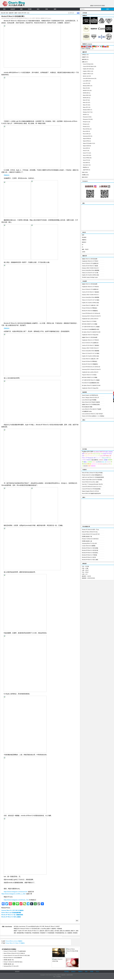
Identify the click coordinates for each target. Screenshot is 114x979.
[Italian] (96, 46)
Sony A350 (85, 148)
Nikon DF (85, 100)
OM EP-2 (85, 114)
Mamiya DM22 (86, 85)
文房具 (83, 251)
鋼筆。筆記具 (85, 249)
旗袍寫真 (67, 930)
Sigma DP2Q (86, 141)
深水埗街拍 (100, 464)
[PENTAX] (101, 23)
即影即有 (85, 167)
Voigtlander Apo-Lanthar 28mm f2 (90, 318)
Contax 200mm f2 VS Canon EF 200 (91, 534)
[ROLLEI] (108, 23)
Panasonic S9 (86, 119)
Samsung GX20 (87, 136)
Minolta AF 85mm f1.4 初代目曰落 (90, 550)
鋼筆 (55, 9)
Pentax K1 (85, 121)
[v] (94, 31)
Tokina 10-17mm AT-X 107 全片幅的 (90, 300)
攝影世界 (11, 13)
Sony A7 (85, 150)
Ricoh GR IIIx (86, 129)
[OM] (86, 40)
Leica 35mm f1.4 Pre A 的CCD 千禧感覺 (91, 409)
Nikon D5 (85, 88)
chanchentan (8, 926)
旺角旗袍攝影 (50, 933)
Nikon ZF (85, 105)
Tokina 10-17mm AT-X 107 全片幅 (90, 272)
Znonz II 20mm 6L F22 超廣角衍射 (90, 263)
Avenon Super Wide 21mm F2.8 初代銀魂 (92, 479)
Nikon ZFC (85, 107)
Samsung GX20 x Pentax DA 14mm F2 (91, 316)
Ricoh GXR (85, 133)
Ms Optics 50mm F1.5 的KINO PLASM (91, 332)
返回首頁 (17, 971)
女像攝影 (89, 462)
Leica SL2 (85, 83)
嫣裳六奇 (47, 930)
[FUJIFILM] (108, 40)
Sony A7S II (85, 160)
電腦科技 (84, 239)
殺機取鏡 (88, 464)
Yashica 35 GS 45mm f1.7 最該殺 (90, 265)
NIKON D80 (86, 93)
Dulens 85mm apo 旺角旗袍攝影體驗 (11, 912)
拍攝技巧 (84, 57)
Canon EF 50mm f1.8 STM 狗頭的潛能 (91, 489)
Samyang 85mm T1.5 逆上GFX (11, 966)
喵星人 (85, 462)
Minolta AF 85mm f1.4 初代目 (89, 557)
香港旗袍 (75, 933)
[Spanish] (108, 46)
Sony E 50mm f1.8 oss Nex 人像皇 (90, 482)
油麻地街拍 (94, 464)
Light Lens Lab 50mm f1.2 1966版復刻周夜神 (93, 477)
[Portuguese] (103, 46)
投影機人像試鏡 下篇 (9, 959)
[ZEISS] (86, 23)
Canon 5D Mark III (87, 64)
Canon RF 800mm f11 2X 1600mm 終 (91, 313)
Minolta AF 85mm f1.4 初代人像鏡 (90, 559)
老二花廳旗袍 (68, 933)
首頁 (4, 9)
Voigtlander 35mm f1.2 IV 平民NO (90, 261)
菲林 (46, 9)
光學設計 (84, 54)
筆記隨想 (84, 237)
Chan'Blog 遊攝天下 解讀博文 (59, 975)
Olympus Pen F (86, 112)
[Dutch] (87, 46)
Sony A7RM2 (86, 157)
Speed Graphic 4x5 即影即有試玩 (90, 395)
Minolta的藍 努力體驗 (87, 406)
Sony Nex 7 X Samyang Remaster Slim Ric (92, 484)
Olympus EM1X (86, 109)
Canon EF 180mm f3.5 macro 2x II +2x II (91, 486)
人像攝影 (105, 459)
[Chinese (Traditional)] (84, 46)
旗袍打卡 (73, 930)
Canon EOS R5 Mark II (88, 66)
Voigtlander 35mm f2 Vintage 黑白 (90, 334)
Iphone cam (86, 76)
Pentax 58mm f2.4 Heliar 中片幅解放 (15, 943)
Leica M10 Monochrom (88, 78)
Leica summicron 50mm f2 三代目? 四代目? (92, 413)
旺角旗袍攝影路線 (59, 933)
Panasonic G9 (86, 117)
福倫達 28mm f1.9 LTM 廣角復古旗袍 (91, 404)
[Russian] (105, 46)
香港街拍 (93, 466)
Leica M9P (85, 81)
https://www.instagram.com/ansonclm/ (15, 891)
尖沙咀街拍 (99, 462)
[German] (94, 46)
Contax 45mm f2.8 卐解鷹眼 (88, 545)
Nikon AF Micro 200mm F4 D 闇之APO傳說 (92, 472)
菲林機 (29, 9)
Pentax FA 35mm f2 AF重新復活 (89, 308)
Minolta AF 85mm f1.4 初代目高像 (90, 548)
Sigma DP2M (86, 138)
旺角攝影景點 (27, 933)
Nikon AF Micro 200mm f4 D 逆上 (90, 531)
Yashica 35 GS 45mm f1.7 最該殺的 (90, 292)
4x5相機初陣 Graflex (87, 411)
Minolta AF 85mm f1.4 (24, 18)
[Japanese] (98, 46)
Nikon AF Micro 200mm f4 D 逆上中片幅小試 (14, 953)
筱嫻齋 (91, 971)
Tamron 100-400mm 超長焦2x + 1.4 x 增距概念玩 (93, 416)
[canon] (101, 31)
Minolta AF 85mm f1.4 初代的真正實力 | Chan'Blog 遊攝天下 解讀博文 (38, 928)
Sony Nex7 (85, 165)
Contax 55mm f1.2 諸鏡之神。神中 (90, 305)
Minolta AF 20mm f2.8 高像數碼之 (90, 310)
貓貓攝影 (85, 466)
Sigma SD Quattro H (88, 143)
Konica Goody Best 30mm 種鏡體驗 (90, 270)
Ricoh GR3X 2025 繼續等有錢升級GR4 (91, 493)
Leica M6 (97, 455)
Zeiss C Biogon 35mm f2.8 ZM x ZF (90, 397)
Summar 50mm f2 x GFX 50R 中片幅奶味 (12, 910)
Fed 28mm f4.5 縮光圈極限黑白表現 (90, 329)
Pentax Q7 (85, 126)
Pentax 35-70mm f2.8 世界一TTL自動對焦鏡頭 (15, 951)
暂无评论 (38, 18)
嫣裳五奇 (42, 930)
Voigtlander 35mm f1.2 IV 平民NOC (90, 286)
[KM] (94, 40)
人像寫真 (100, 459)
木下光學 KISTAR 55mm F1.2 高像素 (90, 326)
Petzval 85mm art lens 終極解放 (14, 941)
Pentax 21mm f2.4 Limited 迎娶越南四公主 (92, 475)
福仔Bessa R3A (107, 464)
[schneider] (108, 31)
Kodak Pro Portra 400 (89, 455)
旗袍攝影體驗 (20, 933)
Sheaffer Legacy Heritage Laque (90, 277)
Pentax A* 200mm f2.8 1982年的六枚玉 (13, 962)
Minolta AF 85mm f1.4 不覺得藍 (89, 555)
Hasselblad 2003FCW (98, 451)
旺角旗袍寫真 (35, 933)
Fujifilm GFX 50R (22, 13)
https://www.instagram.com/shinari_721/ (16, 900)
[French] (91, 46)
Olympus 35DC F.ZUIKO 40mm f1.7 (90, 268)
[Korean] (101, 46)
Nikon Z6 (85, 102)
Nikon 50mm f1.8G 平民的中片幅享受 (91, 402)
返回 (77, 920)
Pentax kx (85, 124)
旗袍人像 (62, 930)
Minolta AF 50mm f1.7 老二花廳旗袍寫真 (12, 914)
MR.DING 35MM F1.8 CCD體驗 (89, 324)
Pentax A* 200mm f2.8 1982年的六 (90, 538)
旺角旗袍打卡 (43, 933)
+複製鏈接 (59, 928)
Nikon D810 (86, 95)
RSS (78, 13)
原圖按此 (6, 175)
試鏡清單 (12, 9)
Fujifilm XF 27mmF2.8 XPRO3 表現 (90, 275)
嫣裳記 (52, 930)
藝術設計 (84, 242)
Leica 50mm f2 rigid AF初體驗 (89, 399)
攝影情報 (84, 59)
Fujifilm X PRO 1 (87, 71)
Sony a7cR (85, 155)
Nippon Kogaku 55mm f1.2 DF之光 (90, 491)
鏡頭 (38, 9)
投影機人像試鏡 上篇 (9, 964)
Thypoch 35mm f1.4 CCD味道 (89, 321)
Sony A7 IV (85, 153)
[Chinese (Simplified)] (82, 46)
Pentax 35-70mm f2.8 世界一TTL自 (90, 529)
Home (97, 971)
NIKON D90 (86, 97)
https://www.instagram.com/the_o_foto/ (13, 894)
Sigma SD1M (86, 145)
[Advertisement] (97, 217)
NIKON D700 (86, 90)
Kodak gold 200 (88, 453)
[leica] (86, 31)
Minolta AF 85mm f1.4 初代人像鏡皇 (11, 917)
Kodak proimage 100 (97, 453)
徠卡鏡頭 (57, 930)
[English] (89, 46)
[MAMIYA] (101, 40)
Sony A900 (85, 162)
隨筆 (83, 235)
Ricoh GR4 (85, 131)
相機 (21, 9)
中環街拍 (88, 459)
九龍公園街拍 (94, 459)
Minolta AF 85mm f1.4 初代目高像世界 (13, 957)
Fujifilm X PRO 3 (87, 73)
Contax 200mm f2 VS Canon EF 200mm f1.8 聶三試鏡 (17, 955)
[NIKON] (94, 23)
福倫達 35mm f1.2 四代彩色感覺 (89, 258)
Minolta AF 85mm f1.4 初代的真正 (90, 552)
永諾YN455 (85, 169)
